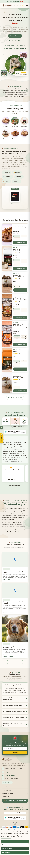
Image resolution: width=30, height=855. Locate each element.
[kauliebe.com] (7, 5)
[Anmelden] (19, 5)
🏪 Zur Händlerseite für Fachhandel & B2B (15, 800)
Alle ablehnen (5, 841)
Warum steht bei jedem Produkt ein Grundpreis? (13, 724)
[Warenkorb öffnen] (22, 5)
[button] (1, 438)
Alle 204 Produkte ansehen (15, 397)
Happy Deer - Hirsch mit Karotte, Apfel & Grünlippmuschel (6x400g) (20, 326)
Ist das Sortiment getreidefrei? (12, 685)
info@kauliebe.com (10, 772)
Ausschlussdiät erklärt (15, 40)
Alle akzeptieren (6, 852)
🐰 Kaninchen (7, 176)
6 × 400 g (24, 308)
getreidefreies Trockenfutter (10, 522)
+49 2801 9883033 (10, 775)
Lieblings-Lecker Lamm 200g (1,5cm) (18, 377)
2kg (16, 360)
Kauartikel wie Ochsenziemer (19, 524)
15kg (17, 362)
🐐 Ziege (16, 181)
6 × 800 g (24, 310)
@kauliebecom (8, 782)
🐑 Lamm (19, 176)
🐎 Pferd (6, 181)
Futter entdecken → (15, 35)
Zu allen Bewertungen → (15, 485)
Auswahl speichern (7, 848)
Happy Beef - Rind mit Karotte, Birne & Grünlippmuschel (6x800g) (20, 298)
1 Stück (24, 236)
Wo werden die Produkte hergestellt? (13, 717)
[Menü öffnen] (26, 5)
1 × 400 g (16, 308)
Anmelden (15, 752)
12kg (24, 360)
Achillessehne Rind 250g (19, 227)
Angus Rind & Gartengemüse (17, 250)
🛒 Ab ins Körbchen (20, 242)
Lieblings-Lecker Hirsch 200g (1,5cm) (18, 276)
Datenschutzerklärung (6, 838)
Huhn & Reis (16, 351)
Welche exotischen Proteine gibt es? (13, 705)
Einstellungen (5, 844)
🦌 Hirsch (6, 172)
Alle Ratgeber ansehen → (15, 662)
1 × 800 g (16, 310)
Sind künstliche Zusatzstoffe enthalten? (14, 711)
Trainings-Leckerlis (8, 526)
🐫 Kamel (17, 172)
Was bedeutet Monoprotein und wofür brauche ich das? (13, 698)
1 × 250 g (16, 236)
